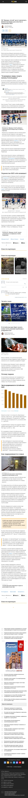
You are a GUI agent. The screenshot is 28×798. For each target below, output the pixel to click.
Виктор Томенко (14, 239)
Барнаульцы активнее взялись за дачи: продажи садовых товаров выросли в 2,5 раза (14, 737)
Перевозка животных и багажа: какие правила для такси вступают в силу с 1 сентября (15, 633)
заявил (10, 553)
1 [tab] (9, 323)
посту (11, 64)
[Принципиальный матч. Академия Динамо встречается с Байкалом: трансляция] (14, 312)
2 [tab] (11, 323)
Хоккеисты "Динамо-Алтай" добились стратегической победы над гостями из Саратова (12, 129)
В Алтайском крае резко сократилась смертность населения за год (12, 474)
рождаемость (21, 591)
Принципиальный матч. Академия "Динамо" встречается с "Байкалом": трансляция (14, 316)
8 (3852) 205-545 (6, 783)
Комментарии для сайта (21, 297)
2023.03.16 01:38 (11, 291)
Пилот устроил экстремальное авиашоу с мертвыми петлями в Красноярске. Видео (14, 733)
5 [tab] (17, 323)
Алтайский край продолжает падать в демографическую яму (12, 586)
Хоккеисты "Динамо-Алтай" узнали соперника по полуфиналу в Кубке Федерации (11, 234)
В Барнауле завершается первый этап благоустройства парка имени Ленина (13, 708)
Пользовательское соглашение (10, 792)
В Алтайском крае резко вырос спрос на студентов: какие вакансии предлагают (13, 746)
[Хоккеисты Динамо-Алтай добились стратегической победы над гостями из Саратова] (14, 117)
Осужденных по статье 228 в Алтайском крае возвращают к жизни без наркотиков (15, 695)
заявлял (16, 140)
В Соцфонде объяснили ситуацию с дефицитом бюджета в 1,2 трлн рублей (15, 717)
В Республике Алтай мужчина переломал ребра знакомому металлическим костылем (15, 691)
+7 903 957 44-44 (6, 780)
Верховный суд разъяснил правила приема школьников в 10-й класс (14, 687)
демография (13, 591)
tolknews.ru (6, 771)
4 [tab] (15, 323)
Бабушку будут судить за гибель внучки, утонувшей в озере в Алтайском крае (13, 637)
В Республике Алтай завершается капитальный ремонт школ (12, 721)
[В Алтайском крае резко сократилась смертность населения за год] (14, 463)
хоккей (22, 239)
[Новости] (15, 243)
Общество (6, 334)
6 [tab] (19, 323)
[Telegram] (3, 31)
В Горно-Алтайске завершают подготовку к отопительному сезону (14, 729)
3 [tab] (13, 323)
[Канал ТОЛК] (23, 243)
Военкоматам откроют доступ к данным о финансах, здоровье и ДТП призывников (14, 742)
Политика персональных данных (11, 791)
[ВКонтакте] (6, 31)
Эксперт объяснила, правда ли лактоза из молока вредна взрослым (14, 675)
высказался (12, 158)
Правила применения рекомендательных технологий (14, 795)
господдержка (4, 591)
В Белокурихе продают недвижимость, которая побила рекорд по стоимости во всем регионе (15, 629)
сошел (2, 189)
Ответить (7, 295)
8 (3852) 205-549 (6, 785)
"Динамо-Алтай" (5, 239)
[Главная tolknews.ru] (14, 1)
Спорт (6, 27)
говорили (6, 177)
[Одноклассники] (10, 31)
